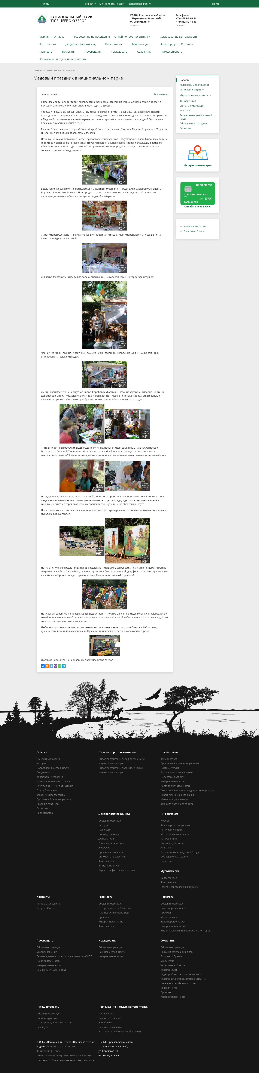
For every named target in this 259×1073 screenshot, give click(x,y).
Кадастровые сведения (50, 777)
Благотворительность (173, 908)
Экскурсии (104, 847)
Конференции (188, 101)
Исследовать (119, 51)
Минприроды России (111, 3)
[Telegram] (51, 666)
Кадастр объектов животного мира (181, 974)
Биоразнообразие (171, 956)
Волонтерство (45, 812)
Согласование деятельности (178, 36)
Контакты (187, 44)
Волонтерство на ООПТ (174, 921)
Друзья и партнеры (48, 803)
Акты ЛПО (185, 110)
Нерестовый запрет (172, 777)
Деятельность (106, 838)
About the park (54, 1046)
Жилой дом (105, 1022)
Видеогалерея (169, 877)
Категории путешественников (54, 1022)
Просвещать (93, 51)
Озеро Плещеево (47, 790)
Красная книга (169, 987)
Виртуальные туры (109, 865)
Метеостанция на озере (174, 799)
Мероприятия (169, 917)
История (41, 763)
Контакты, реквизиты (49, 903)
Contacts (70, 1046)
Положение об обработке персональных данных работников (65, 1060)
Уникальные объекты (173, 965)
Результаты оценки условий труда (196, 117)
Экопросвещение (47, 951)
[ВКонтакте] (43, 666)
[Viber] (55, 666)
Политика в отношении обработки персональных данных (64, 1055)
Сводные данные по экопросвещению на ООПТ (64, 956)
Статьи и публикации (192, 105)
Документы (43, 772)
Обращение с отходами (193, 123)
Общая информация (48, 759)
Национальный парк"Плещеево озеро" (71, 19)
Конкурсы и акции (190, 89)
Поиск (56, 1051)
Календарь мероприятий (194, 84)
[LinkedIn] (168, 1042)
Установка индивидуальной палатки (119, 1031)
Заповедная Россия (140, 3)
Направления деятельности (53, 768)
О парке (59, 36)
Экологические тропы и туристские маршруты (187, 790)
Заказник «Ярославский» (51, 795)
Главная (44, 36)
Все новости (161, 94)
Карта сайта (43, 1051)
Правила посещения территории (180, 763)
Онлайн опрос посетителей (132, 36)
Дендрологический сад (80, 44)
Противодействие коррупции (54, 799)
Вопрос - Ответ (45, 908)
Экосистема (167, 960)
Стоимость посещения (111, 856)
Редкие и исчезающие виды (177, 951)
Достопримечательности (175, 786)
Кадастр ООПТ (169, 969)
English (89, 3)
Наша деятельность (48, 960)
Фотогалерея (106, 861)
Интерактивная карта (173, 781)
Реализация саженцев (111, 843)
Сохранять (144, 51)
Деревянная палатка (110, 1027)
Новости (70, 70)
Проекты (103, 917)
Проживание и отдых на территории (62, 59)
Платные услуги (170, 768)
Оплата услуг (168, 44)
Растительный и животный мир (55, 786)
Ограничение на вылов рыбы (178, 795)
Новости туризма (47, 1018)
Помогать (68, 51)
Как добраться (169, 759)
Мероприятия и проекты (194, 95)
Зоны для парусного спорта (177, 803)
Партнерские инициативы (113, 912)
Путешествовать (171, 51)
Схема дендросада (109, 834)
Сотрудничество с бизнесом (114, 908)
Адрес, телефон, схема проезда (116, 870)
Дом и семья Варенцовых (51, 969)
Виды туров (43, 1027)
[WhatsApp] (59, 666)
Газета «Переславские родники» (179, 886)
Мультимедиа (141, 44)
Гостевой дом (106, 1013)
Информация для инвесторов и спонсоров (185, 930)
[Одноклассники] (47, 666)
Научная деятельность (111, 951)
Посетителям (47, 44)
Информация (113, 44)
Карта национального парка (53, 781)
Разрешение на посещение (92, 36)
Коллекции (104, 829)
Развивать (45, 51)
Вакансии (185, 128)
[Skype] (64, 666)
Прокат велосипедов (110, 852)
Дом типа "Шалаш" (109, 1018)
